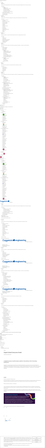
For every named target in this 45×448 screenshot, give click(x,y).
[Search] (0, 1)
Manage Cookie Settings (12, 438)
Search (1, 333)
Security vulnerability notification (8, 412)
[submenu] (3, 247)
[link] (3, 0)
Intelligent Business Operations (20, 406)
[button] (3, 154)
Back (4, 58)
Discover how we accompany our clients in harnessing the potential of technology (11, 332)
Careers (3, 43)
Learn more (2, 6)
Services (3, 33)
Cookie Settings (7, 433)
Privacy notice (7, 434)
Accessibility (6, 410)
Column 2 (6, 429)
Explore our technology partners (5, 238)
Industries (4, 16)
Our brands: (5, 417)
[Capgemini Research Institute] (23, 215)
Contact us (7, 428)
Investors (7, 430)
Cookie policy (6, 414)
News (3, 63)
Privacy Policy (6, 411)
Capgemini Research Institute (4, 216)
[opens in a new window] (22, 358)
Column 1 (6, 422)
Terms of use (6, 409)
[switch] (7, 106)
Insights (3, 3)
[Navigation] (1, 1)
